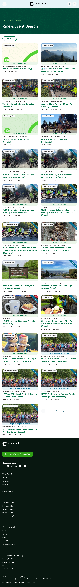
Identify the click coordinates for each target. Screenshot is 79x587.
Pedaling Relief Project (9, 559)
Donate (4, 537)
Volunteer (5, 534)
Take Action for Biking (8, 544)
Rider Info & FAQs (7, 513)
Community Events (7, 509)
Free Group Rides (7, 506)
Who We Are (8, 474)
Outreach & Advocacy (12, 555)
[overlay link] (20, 58)
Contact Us (5, 481)
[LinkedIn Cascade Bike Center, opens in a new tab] (24, 466)
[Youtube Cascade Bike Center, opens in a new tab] (20, 466)
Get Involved (8, 527)
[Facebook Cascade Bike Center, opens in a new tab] (3, 466)
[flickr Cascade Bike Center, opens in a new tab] (8, 466)
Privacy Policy (6, 582)
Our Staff (5, 485)
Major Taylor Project (8, 562)
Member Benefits (7, 491)
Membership (6, 531)
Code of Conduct (31, 582)
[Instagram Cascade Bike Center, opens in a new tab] (16, 466)
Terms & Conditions (18, 582)
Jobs (3, 488)
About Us (5, 478)
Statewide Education (8, 569)
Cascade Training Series (9, 516)
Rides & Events (15, 20)
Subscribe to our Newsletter (17, 454)
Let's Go (4, 566)
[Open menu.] (4, 4)
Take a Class (6, 541)
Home (4, 20)
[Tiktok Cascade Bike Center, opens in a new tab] (12, 466)
